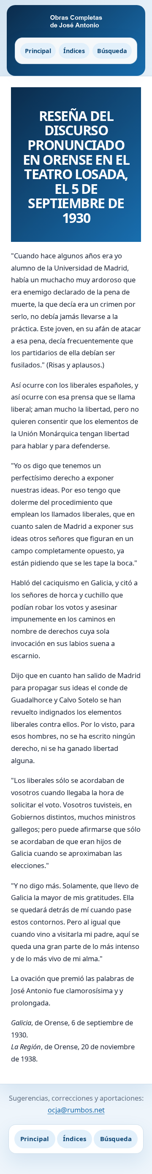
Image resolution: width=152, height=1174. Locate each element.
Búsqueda (112, 51)
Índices (74, 51)
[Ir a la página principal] (76, 22)
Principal (38, 51)
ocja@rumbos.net (76, 1110)
